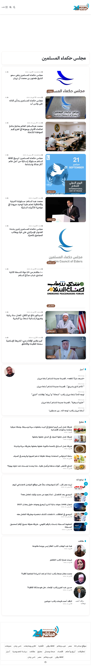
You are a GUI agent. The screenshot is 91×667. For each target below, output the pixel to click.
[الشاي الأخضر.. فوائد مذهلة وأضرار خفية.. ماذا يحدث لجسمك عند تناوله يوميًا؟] (80, 467)
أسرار (8, 651)
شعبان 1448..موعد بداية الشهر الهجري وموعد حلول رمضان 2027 (44, 504)
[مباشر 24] (81, 7)
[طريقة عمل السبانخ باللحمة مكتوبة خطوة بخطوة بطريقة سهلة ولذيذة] (80, 449)
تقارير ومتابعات (30, 645)
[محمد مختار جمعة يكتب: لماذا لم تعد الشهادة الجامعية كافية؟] (80, 578)
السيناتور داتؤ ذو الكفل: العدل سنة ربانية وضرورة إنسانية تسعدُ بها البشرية (24, 317)
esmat (39, 269)
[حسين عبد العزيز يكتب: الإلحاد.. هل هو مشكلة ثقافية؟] (80, 592)
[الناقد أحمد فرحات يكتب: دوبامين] (80, 606)
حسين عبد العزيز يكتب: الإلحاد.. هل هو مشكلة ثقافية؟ (49, 587)
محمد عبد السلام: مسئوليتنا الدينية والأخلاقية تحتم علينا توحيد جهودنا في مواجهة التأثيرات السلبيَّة (25, 204)
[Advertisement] (45, 32)
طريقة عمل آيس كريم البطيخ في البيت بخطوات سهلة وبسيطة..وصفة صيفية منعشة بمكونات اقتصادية (41, 428)
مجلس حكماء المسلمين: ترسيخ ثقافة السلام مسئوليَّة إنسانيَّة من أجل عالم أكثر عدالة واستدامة (25, 161)
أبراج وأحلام (70, 651)
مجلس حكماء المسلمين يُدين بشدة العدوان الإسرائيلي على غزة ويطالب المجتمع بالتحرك (26, 232)
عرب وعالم (61, 645)
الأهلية (41, 645)
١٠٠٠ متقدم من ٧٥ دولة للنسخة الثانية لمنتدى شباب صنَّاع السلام (26, 273)
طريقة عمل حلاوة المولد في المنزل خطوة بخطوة (52, 436)
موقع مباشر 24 (80, 645)
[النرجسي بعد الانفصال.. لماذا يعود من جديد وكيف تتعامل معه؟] (80, 497)
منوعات (8, 645)
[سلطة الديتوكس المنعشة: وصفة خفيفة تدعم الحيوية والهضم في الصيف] (80, 459)
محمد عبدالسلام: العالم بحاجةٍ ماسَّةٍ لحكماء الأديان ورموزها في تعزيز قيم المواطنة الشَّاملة (26, 129)
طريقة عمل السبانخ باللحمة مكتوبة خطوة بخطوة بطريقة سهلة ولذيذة (43, 446)
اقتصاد (60, 651)
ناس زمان (17, 645)
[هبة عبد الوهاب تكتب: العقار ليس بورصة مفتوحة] (80, 551)
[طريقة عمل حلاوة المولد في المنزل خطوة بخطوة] (80, 439)
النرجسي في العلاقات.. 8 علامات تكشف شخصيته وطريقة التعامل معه (44, 514)
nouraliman (37, 72)
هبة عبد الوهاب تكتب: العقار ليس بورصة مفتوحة (52, 546)
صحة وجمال (50, 651)
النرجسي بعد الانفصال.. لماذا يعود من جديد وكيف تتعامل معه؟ (46, 494)
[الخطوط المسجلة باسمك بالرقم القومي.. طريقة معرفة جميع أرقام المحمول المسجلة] (80, 527)
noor (39, 123)
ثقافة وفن (50, 645)
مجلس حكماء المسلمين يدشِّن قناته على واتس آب (26, 102)
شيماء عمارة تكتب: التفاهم (61, 559)
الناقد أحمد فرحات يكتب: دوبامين (58, 601)
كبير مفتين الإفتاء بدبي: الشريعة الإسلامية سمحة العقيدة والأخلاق (24, 342)
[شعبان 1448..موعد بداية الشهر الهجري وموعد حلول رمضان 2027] (80, 507)
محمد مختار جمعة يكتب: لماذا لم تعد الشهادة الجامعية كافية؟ (46, 573)
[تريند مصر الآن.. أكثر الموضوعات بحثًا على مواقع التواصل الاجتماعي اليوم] (80, 487)
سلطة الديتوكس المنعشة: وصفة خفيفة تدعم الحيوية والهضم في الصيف (42, 456)
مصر (70, 645)
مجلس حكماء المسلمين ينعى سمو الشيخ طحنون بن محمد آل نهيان (27, 76)
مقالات (32, 651)
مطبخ (39, 651)
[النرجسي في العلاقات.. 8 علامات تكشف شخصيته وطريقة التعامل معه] (80, 517)
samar (39, 97)
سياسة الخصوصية (19, 651)
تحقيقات (81, 651)
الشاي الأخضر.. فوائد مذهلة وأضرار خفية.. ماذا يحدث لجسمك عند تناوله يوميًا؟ (39, 465)
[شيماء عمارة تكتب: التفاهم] (80, 564)
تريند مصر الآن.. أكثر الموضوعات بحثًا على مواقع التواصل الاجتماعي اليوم (42, 484)
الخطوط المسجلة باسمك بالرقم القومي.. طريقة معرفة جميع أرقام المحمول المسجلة (41, 525)
